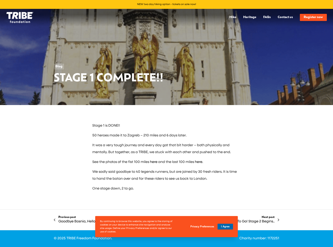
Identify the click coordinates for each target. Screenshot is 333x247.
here (153, 162)
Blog (58, 66)
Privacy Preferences (202, 226)
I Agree (225, 226)
